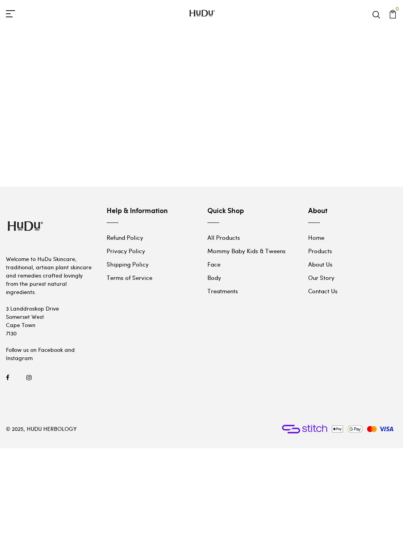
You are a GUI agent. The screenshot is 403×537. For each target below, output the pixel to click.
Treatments (222, 291)
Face (213, 264)
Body (214, 277)
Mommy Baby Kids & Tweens (246, 251)
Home (316, 237)
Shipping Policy (128, 264)
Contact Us (323, 291)
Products (320, 251)
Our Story (321, 277)
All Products (223, 237)
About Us (320, 264)
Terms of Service (129, 277)
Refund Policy (125, 237)
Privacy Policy (126, 251)
